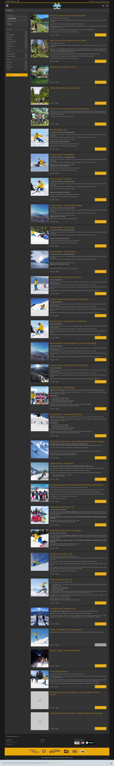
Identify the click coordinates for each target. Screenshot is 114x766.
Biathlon (9, 43)
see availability (100, 35)
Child (8, 64)
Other (8, 48)
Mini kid (9, 62)
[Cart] (103, 5)
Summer (9, 39)
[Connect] (107, 5)
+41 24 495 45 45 (104, 1)
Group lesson (11, 54)
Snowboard (10, 34)
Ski (8, 32)
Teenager (10, 66)
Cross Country (11, 41)
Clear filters (16, 75)
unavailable (100, 645)
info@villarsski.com (94, 1)
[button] (57, 736)
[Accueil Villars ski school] (18, 1)
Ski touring (10, 46)
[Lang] (7, 5)
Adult (8, 69)
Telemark (10, 37)
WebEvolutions (68, 757)
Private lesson (11, 56)
